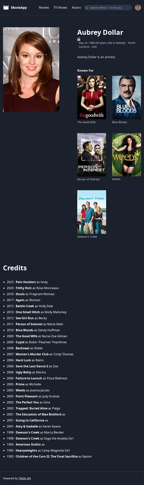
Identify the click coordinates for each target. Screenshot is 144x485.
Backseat (22, 348)
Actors (76, 7)
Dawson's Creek (87, 236)
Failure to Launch (29, 378)
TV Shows (60, 7)
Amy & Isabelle (27, 426)
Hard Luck (23, 360)
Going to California (30, 420)
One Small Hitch (28, 312)
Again (20, 300)
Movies (44, 7)
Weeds (116, 179)
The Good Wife (86, 122)
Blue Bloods (119, 122)
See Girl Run (25, 318)
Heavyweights (26, 450)
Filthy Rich (24, 288)
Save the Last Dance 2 (32, 366)
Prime (20, 384)
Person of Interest (88, 179)
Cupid (20, 342)
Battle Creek (25, 306)
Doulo (20, 294)
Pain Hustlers (26, 282)
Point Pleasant (27, 396)
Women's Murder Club (32, 354)
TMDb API (25, 478)
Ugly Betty (23, 372)
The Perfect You (27, 402)
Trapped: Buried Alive (31, 408)
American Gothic (28, 444)
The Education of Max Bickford (38, 414)
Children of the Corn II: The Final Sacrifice (47, 456)
